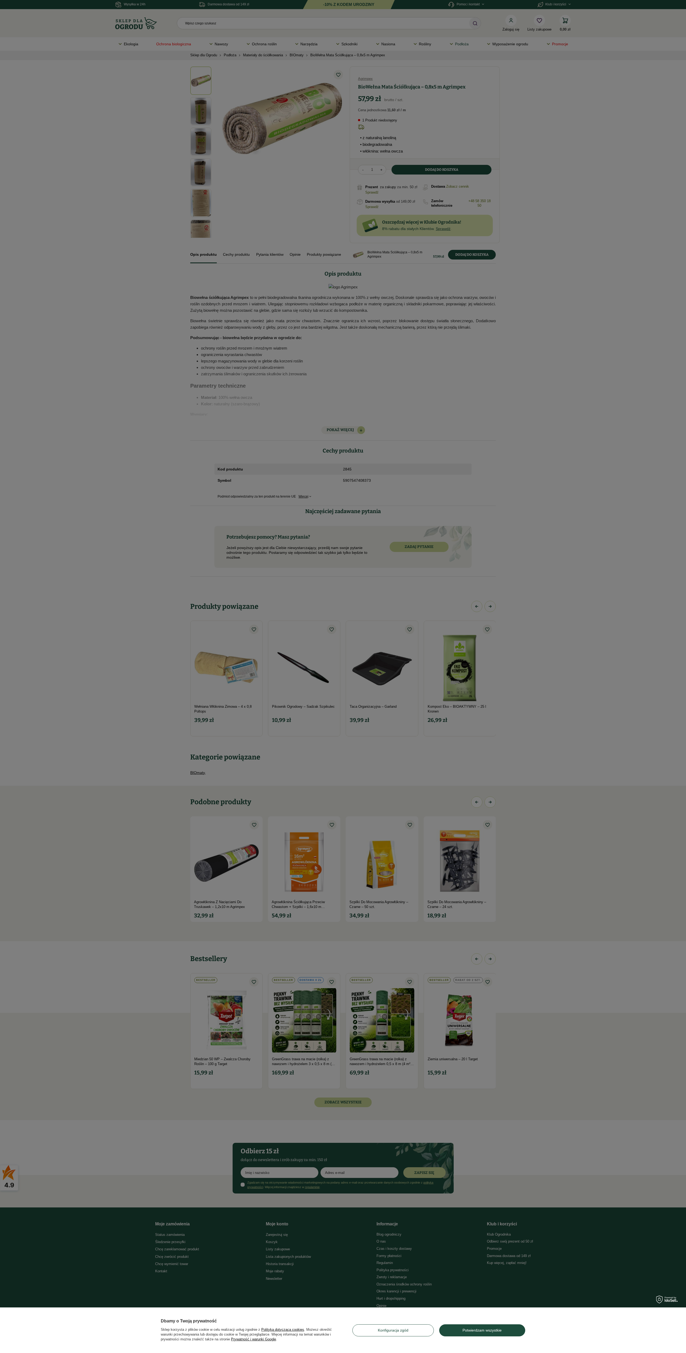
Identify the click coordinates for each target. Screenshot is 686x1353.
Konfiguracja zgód (393, 1330)
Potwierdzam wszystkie (482, 1330)
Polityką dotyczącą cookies (282, 1330)
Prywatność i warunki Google (253, 1339)
